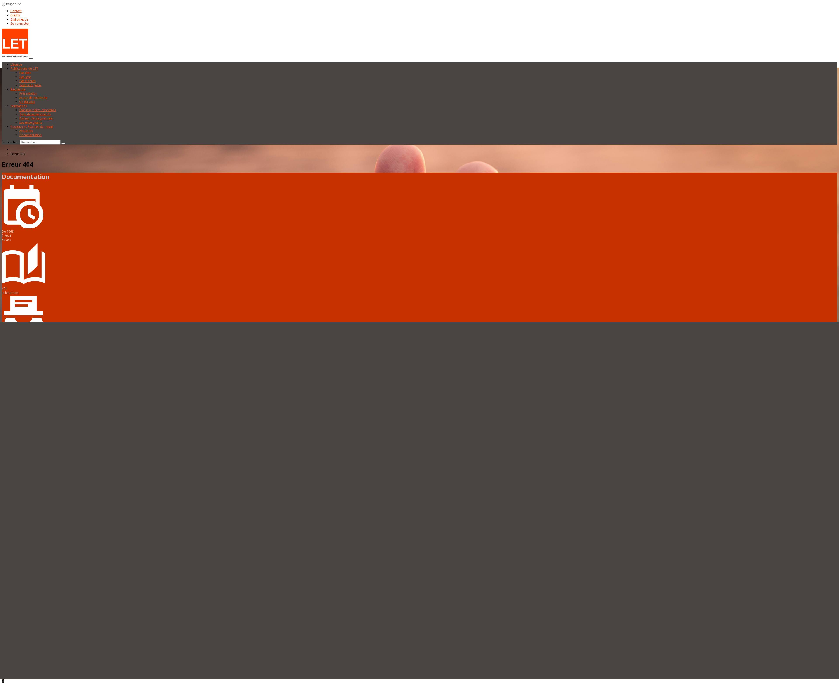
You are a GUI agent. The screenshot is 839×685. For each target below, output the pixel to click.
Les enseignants (30, 122)
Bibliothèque (19, 19)
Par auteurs (27, 81)
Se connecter (19, 23)
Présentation (28, 93)
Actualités (26, 131)
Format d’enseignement (36, 118)
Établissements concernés (37, 110)
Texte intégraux (30, 85)
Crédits (15, 15)
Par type (25, 77)
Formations (18, 106)
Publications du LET (24, 68)
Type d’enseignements (35, 114)
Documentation (30, 135)
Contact (16, 11)
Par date (25, 73)
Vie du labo (27, 102)
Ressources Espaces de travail (31, 127)
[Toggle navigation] (31, 58)
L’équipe (16, 64)
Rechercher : (10, 142)
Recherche (17, 89)
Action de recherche (33, 97)
